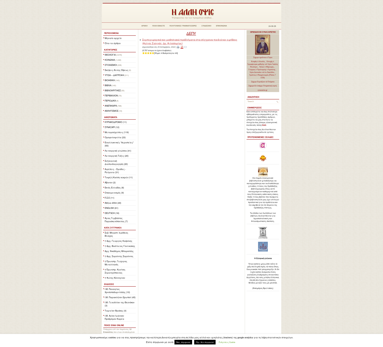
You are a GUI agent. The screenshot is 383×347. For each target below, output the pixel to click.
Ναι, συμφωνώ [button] (183, 342)
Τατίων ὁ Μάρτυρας (266, 67)
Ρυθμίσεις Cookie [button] (227, 342)
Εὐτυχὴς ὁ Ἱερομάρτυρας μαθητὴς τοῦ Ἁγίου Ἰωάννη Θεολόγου (262, 64)
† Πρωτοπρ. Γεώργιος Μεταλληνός (116, 263)
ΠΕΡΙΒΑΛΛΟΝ (111, 95)
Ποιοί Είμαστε (158, 26)
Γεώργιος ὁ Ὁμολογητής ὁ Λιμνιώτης (262, 70)
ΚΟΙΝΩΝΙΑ (110, 59)
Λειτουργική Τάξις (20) (117, 155)
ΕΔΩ (264, 125)
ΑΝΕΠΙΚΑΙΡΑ (111, 105)
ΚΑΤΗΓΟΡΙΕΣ (110, 50)
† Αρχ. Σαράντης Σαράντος (119, 256)
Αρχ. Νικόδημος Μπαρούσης (119, 251)
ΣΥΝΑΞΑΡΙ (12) (112, 127)
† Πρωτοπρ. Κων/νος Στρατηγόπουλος (115, 271)
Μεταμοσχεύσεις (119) (117, 132)
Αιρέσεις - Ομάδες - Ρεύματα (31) (115, 171)
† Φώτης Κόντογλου (115, 277)
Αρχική (144, 26)
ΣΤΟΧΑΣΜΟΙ (111, 64)
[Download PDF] (182, 47)
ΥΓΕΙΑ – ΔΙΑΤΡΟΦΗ (114, 75)
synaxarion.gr (262, 90)
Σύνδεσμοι (206, 26)
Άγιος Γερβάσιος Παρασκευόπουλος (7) (116, 220)
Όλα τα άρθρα (113, 43)
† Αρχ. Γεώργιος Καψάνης (118, 240)
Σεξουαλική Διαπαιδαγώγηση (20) (116, 162)
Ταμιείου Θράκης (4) (115, 310)
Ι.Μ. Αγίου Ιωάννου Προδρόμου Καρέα (114, 317)
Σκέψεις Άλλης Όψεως (116, 70)
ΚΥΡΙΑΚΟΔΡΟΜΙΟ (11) (116, 122)
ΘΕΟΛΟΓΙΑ (110, 54)
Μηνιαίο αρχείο (113, 38)
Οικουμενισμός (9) (114, 192)
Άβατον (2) (110, 182)
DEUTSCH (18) (112, 212)
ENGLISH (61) (111, 207)
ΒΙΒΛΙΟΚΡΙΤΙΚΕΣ (113, 90)
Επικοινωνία (221, 26)
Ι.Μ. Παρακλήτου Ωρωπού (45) (120, 297)
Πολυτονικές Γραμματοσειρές (183, 26)
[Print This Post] (178, 47)
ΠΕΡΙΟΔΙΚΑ (110, 100)
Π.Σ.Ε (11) (109, 197)
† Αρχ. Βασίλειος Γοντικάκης (120, 245)
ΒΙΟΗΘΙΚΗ (110, 80)
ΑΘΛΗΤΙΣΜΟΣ (111, 110)
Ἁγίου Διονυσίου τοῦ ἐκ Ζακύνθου (262, 72)
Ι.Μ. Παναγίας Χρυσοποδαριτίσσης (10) (117, 290)
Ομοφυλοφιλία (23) (115, 137)
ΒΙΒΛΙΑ (108, 85)
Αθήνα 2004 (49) (113, 202)
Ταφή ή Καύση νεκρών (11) (119, 177)
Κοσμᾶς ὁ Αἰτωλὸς (258, 61)
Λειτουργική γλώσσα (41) (118, 150)
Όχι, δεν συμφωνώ (205, 342)
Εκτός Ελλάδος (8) (114, 187)
